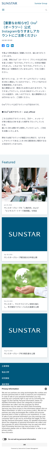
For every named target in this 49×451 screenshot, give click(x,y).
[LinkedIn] (12, 46)
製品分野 (5, 372)
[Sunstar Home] (9, 3)
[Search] (46, 10)
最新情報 (5, 384)
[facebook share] (3, 46)
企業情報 (5, 366)
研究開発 (5, 378)
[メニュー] (4, 9)
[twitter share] (7, 46)
